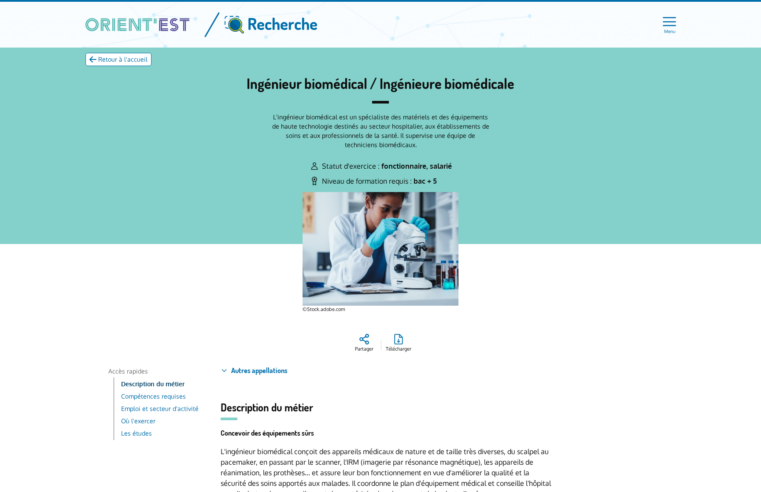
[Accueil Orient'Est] (137, 24)
